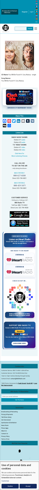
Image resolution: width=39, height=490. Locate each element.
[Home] (5, 28)
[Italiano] (37, 11)
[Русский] (37, 16)
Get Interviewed (6, 420)
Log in (31, 12)
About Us (4, 431)
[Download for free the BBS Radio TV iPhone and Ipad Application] (19, 223)
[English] (37, 1)
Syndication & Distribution (9, 422)
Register (25, 12)
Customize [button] (5, 481)
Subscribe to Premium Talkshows (10, 11)
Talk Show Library (6, 417)
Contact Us (4, 433)
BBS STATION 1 (19, 173)
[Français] (37, 6)
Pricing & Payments (7, 414)
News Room (5, 425)
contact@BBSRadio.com (17, 378)
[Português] (37, 14)
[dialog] (19, 476)
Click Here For (19, 153)
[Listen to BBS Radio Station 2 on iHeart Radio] (19, 272)
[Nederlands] (37, 3)
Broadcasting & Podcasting (9, 411)
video (23, 147)
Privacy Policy (5, 436)
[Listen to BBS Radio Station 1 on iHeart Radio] (19, 259)
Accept (28, 486)
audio (23, 140)
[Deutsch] (37, 9)
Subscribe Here (19, 343)
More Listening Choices (19, 156)
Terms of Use (5, 439)
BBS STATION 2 (19, 183)
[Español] (37, 19)
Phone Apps (4, 428)
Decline (10, 486)
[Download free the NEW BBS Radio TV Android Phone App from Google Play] (19, 214)
